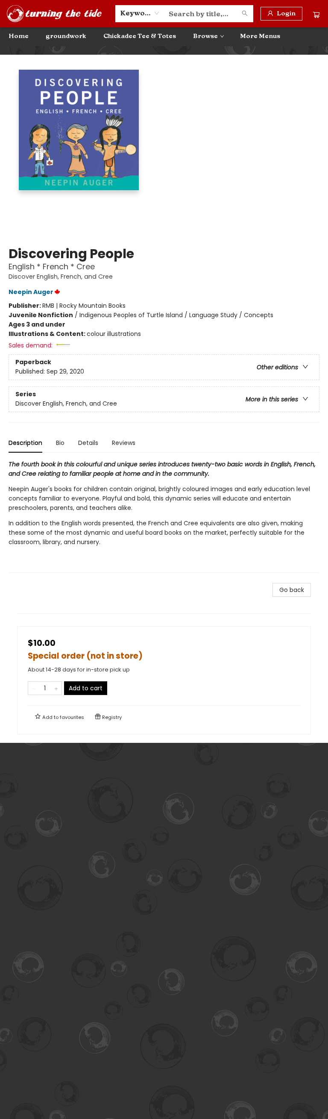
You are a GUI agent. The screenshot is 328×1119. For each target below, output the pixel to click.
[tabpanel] (164, 516)
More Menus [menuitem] (260, 36)
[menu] (164, 36)
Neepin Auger (31, 292)
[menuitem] (18, 36)
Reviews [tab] (123, 443)
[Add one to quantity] (56, 688)
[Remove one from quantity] (33, 688)
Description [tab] (25, 443)
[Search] (244, 13)
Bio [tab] (60, 443)
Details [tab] (88, 443)
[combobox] (139, 13)
